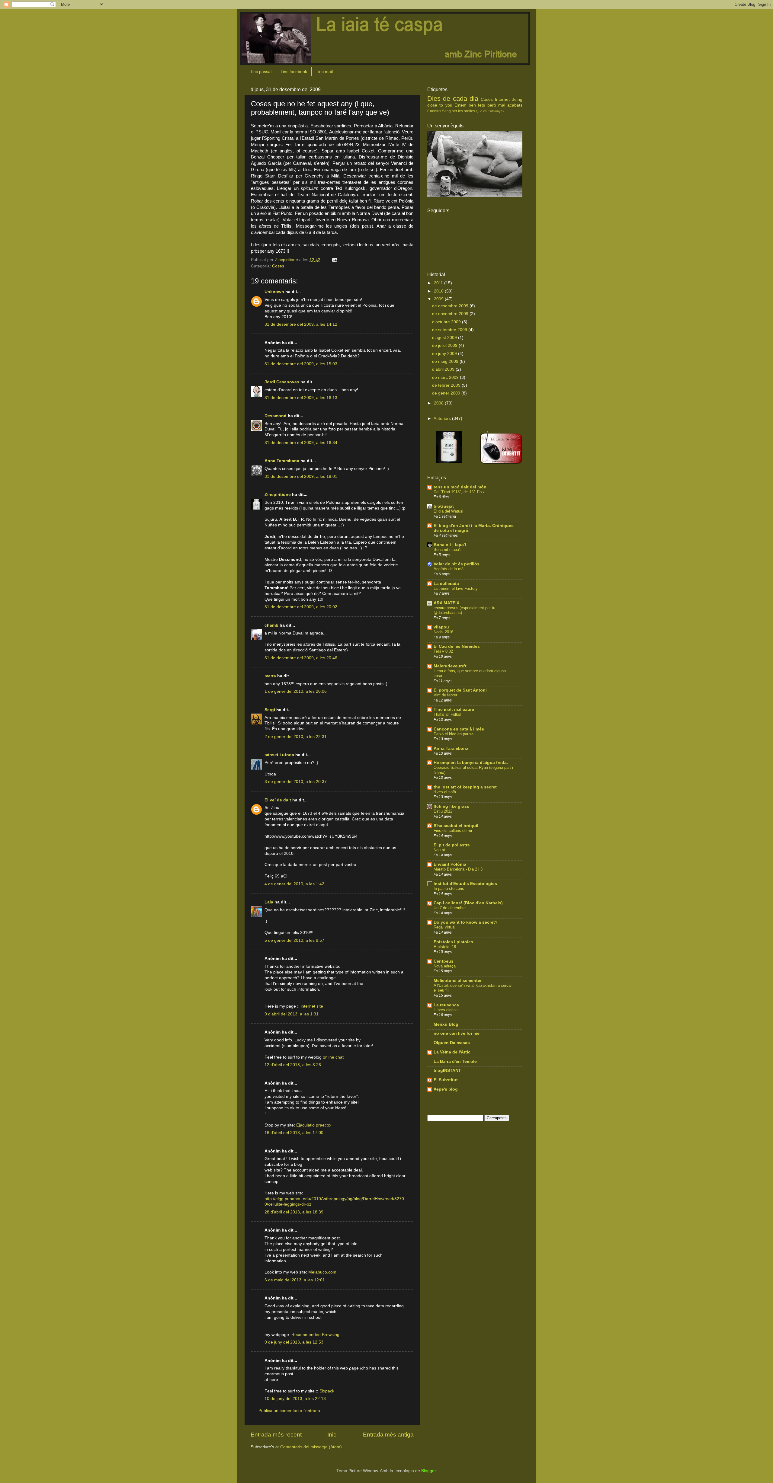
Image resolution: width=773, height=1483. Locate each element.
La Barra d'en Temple (455, 1061)
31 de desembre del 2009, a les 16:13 (301, 397)
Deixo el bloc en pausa (453, 734)
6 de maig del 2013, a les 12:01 (295, 1280)
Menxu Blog (446, 1024)
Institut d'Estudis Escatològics (465, 883)
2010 (439, 291)
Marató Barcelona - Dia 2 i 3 (458, 869)
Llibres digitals (446, 1010)
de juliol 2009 (445, 345)
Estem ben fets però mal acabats (488, 105)
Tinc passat (261, 71)
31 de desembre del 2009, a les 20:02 (301, 607)
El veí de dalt (278, 800)
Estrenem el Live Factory (456, 588)
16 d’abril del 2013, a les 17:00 (294, 1132)
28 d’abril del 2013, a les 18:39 (294, 1212)
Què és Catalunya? (490, 111)
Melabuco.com (322, 1272)
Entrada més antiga (388, 1434)
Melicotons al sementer (458, 980)
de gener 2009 (446, 393)
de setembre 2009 (450, 330)
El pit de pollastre (452, 845)
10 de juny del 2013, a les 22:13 (295, 1398)
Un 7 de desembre (450, 908)
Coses (278, 266)
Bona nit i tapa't (450, 544)
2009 (439, 299)
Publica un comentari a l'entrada (289, 1410)
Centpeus (444, 961)
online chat (333, 1057)
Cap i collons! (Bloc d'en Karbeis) (468, 903)
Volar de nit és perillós (457, 564)
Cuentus (434, 111)
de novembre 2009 (451, 314)
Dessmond (276, 416)
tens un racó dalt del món (460, 487)
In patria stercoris (449, 888)
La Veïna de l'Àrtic (452, 1052)
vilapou (441, 627)
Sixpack (326, 1391)
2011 (439, 283)
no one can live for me (457, 1033)
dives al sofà (445, 792)
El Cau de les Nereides (457, 646)
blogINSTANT (447, 1070)
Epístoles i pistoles (453, 942)
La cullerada (446, 583)
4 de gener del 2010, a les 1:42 (294, 884)
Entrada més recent (276, 1434)
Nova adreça (445, 966)
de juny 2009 (445, 353)
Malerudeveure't (450, 666)
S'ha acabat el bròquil (456, 825)
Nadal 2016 (443, 632)
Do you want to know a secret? (466, 922)
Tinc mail (324, 71)
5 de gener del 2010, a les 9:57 (294, 940)
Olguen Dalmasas (452, 1042)
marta (270, 676)
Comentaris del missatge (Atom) (311, 1447)
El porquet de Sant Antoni (460, 690)
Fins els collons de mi (453, 830)
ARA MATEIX (446, 603)
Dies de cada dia (452, 98)
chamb (271, 625)
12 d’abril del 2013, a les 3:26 (293, 1065)
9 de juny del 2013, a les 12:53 (294, 1342)
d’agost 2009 (445, 337)
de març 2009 (446, 377)
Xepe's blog (446, 1089)
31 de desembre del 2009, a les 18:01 (301, 476)
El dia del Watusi (448, 511)
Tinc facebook (294, 71)
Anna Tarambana (282, 461)
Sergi (270, 710)
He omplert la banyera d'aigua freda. (471, 762)
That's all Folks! (447, 714)
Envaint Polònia (450, 864)
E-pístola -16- (445, 946)
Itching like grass (451, 806)
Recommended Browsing (315, 1334)
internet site (312, 1006)
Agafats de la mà (448, 569)
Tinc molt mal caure (454, 709)
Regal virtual (444, 927)
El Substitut (446, 1080)
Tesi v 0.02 (443, 651)
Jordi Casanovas (282, 382)
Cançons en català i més (459, 729)
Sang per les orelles (458, 111)
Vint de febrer (445, 695)
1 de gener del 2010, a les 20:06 (296, 691)
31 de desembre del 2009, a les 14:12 (301, 324)
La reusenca (446, 1005)
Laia (269, 902)
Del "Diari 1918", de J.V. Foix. (460, 492)
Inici (332, 1434)
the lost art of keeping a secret (465, 787)
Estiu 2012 (443, 811)
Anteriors (442, 418)
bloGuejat (444, 506)
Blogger (428, 1471)
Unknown (274, 291)
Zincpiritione (278, 494)
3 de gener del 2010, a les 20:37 (296, 781)
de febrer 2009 (447, 385)
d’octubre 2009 (447, 322)
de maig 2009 (446, 361)
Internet (502, 99)
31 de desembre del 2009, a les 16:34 (301, 442)
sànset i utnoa (279, 755)
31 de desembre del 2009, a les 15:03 (301, 364)
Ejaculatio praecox (313, 1125)
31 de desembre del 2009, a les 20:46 (301, 658)
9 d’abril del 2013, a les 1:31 (292, 1014)
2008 (439, 403)
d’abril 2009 (444, 369)
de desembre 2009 (451, 306)
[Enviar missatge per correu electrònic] (334, 259)
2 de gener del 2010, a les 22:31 (296, 736)
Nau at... (441, 850)
